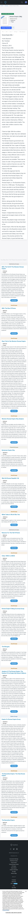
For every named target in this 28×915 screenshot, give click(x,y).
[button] (1, 1)
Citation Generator (14, 869)
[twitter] (14, 850)
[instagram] (17, 850)
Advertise (14, 881)
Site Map (14, 887)
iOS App (14, 871)
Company (14, 879)
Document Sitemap (14, 859)
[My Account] (26, 2)
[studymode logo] (9, 2)
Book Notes (14, 868)
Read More (14, 300)
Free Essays (14, 862)
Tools (10, 31)
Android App (14, 873)
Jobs (11, 883)
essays (6, 5)
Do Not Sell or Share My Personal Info (13, 912)
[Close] (25, 891)
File (3, 31)
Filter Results (22, 31)
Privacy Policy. (6, 910)
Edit (6, 31)
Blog (14, 885)
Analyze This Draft (6, 27)
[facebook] (11, 850)
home (2, 5)
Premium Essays (14, 860)
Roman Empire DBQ (16, 16)
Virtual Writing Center (14, 864)
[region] (14, 902)
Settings (15, 31)
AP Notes (14, 866)
